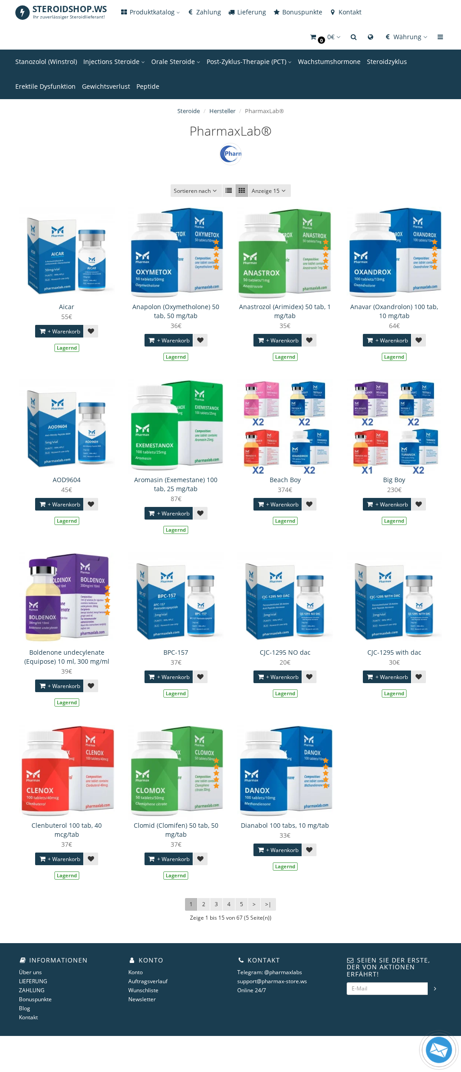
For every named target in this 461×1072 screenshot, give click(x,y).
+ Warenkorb (63, 331)
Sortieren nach (192, 191)
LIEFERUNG (33, 981)
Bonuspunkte (301, 12)
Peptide (147, 86)
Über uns (30, 972)
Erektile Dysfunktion (45, 86)
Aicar (66, 306)
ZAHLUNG (32, 990)
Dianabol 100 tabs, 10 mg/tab (285, 825)
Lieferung (250, 12)
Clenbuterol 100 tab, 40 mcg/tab (67, 830)
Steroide (188, 111)
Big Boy (394, 479)
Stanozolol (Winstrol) (46, 61)
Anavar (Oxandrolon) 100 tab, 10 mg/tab (394, 311)
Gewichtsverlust (106, 86)
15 (266, 191)
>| (268, 904)
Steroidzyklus (387, 61)
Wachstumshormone (329, 61)
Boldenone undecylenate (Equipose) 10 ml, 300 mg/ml (66, 657)
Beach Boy (285, 479)
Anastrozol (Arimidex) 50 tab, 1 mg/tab (285, 311)
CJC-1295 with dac (394, 652)
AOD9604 (67, 479)
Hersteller (222, 111)
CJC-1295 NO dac (285, 652)
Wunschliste (143, 990)
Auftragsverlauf (147, 981)
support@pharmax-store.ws (272, 981)
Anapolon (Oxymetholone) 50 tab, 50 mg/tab (175, 311)
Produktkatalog (152, 12)
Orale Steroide (174, 61)
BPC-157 (175, 652)
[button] (324, 37)
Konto (135, 972)
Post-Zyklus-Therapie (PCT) (247, 61)
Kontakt (349, 12)
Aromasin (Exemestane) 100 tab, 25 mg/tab (175, 484)
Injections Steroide (112, 61)
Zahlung (207, 12)
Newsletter (142, 999)
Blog (24, 1008)
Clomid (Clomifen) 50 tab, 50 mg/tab (176, 830)
